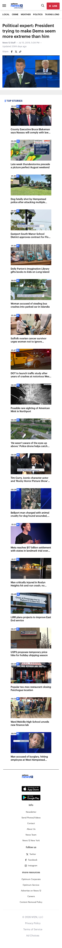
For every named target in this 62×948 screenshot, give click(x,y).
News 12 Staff (8, 43)
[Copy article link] (20, 51)
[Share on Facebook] (12, 51)
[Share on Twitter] (16, 51)
